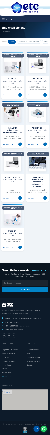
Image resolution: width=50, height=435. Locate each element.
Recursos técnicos (33, 361)
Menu (8, 19)
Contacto (30, 365)
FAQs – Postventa (33, 357)
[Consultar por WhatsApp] (44, 429)
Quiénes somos (33, 350)
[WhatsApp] (14, 335)
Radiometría (6, 373)
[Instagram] (4, 335)
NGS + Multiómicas (8, 353)
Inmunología (6, 365)
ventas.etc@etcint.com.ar (14, 330)
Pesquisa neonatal (8, 361)
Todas (12, 42)
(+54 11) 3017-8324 (12, 326)
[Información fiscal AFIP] (25, 430)
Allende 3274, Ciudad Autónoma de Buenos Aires (23, 318)
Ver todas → (6, 376)
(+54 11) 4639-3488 (12, 322)
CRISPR (4, 369)
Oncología (5, 357)
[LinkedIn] (9, 335)
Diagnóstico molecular (10, 350)
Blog (28, 353)
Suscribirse (25, 290)
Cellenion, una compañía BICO (28, 42)
